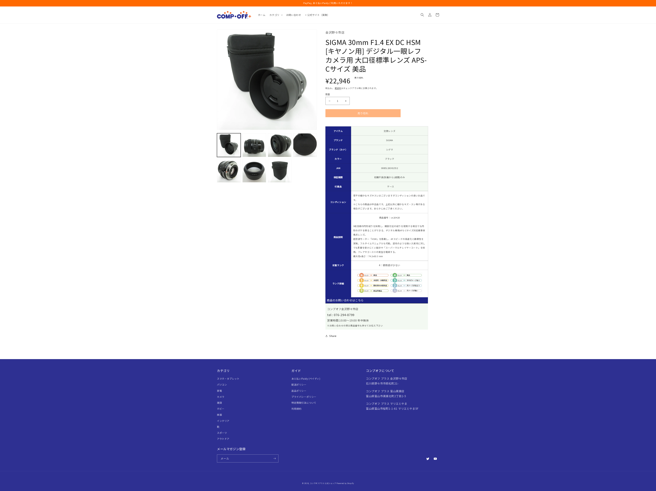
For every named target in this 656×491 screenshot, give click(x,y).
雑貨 (219, 402)
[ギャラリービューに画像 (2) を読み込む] (254, 145)
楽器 (219, 414)
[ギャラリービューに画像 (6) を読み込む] (254, 170)
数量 (327, 94)
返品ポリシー (298, 390)
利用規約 (296, 408)
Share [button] (333, 336)
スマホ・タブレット (228, 378)
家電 (219, 390)
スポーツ (222, 432)
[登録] (274, 458)
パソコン (222, 384)
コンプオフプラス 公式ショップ (323, 483)
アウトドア (223, 438)
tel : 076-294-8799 (340, 314)
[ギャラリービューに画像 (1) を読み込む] (229, 145)
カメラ (220, 396)
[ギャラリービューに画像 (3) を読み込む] (280, 145)
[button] (275, 14)
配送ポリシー (298, 384)
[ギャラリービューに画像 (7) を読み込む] (280, 170)
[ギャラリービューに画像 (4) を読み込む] (305, 145)
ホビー (220, 408)
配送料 (338, 88)
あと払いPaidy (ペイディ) (305, 378)
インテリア (223, 420)
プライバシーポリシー (303, 396)
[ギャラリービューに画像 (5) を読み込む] (229, 170)
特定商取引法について (303, 402)
